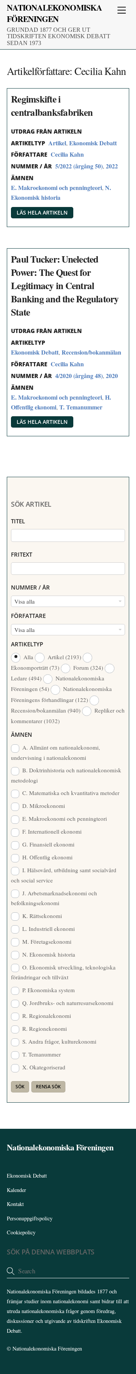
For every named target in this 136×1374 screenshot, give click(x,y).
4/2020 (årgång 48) (79, 375)
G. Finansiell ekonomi (47, 844)
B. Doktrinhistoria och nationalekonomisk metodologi (66, 775)
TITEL (18, 521)
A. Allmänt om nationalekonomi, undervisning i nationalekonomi (55, 752)
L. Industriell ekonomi (48, 928)
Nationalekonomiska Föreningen (47, 1348)
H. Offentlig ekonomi (47, 857)
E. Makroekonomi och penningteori (56, 187)
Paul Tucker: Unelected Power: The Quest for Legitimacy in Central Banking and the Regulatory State (65, 285)
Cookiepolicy (21, 1232)
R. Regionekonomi (44, 1028)
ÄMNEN (21, 734)
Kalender (16, 1189)
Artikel (57, 142)
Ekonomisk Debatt (93, 142)
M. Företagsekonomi (46, 941)
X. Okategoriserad (43, 1067)
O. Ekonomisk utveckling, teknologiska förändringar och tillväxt (63, 972)
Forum (87, 667)
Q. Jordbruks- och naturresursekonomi (67, 1003)
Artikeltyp (27, 644)
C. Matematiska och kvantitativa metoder (70, 793)
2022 (112, 166)
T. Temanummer (80, 407)
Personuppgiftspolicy (30, 1218)
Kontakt (15, 1204)
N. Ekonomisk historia (48, 954)
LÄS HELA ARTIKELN (42, 212)
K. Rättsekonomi (41, 916)
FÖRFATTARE (28, 615)
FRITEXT (21, 554)
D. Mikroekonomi (43, 805)
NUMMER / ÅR (30, 587)
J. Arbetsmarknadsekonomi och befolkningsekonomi (54, 898)
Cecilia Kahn (67, 154)
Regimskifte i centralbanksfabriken (52, 105)
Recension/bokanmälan (91, 352)
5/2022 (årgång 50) (79, 166)
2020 (112, 375)
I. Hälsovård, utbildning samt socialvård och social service (63, 875)
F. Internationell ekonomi (51, 831)
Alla (28, 657)
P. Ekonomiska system (48, 990)
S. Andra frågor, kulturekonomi (58, 1041)
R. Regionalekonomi (46, 1015)
